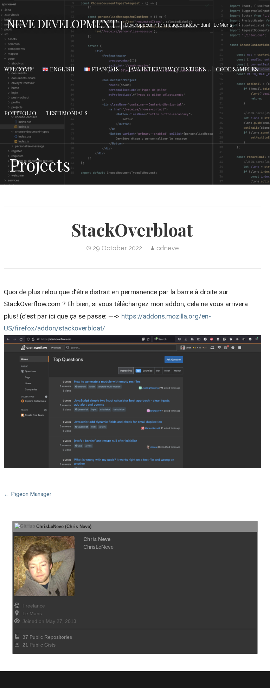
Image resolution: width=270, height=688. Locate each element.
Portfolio (20, 113)
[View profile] (64, 594)
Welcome (18, 69)
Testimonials (67, 113)
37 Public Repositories (47, 637)
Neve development (62, 23)
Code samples (237, 69)
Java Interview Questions (167, 69)
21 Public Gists (39, 645)
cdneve (167, 248)
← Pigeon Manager (27, 494)
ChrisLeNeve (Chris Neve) (63, 526)
